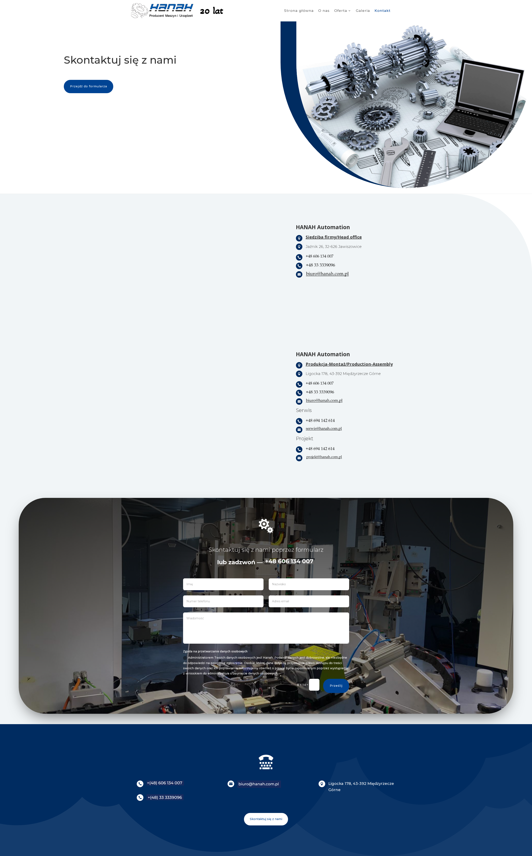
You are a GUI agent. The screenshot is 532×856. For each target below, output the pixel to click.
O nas (324, 11)
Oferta (340, 11)
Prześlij (336, 686)
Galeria (363, 11)
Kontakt (382, 11)
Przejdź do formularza (88, 86)
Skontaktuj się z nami (266, 819)
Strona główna (299, 11)
